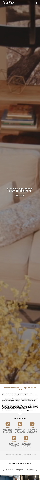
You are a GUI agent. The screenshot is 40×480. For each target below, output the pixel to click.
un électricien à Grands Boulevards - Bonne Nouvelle (27, 454)
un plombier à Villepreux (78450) (11, 454)
